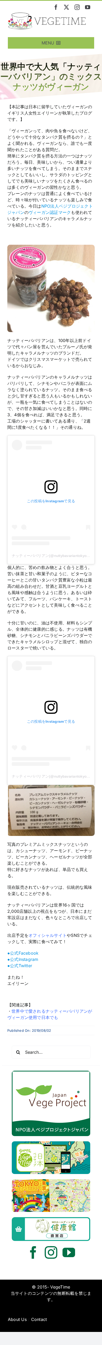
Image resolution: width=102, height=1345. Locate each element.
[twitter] (66, 7)
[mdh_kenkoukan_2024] (51, 1219)
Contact (39, 1319)
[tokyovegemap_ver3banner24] (51, 1181)
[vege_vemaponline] (51, 1143)
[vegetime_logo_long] (47, 14)
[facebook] (56, 7)
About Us (17, 1319)
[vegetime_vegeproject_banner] (51, 1072)
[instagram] (77, 7)
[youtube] (87, 7)
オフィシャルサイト (48, 935)
